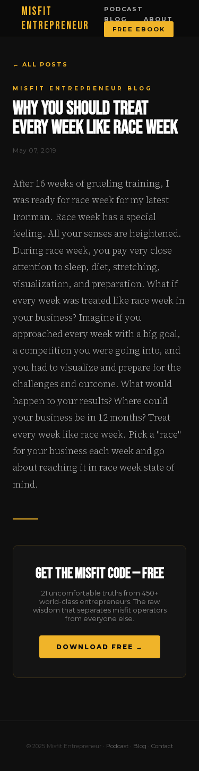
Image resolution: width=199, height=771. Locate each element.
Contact (162, 746)
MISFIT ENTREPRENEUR (55, 18)
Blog (115, 19)
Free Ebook (139, 29)
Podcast (123, 9)
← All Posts (40, 64)
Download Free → (99, 647)
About (158, 19)
